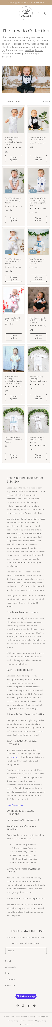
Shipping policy (40, 1021)
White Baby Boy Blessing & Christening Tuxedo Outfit (13, 140)
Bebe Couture (15, 1016)
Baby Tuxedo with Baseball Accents (12, 319)
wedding (29, 50)
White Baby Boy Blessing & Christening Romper (38, 378)
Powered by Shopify (28, 1016)
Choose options (13, 158)
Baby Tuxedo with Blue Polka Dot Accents (37, 261)
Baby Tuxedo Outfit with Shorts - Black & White (37, 320)
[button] (5, 13)
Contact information (27, 1025)
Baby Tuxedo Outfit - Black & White (37, 138)
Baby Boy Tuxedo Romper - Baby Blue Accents (13, 439)
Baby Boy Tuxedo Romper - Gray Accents (36, 439)
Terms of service (27, 1021)
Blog (7, 973)
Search (8, 961)
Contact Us (10, 985)
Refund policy (43, 1016)
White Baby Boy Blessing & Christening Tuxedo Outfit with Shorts (13, 379)
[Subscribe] (44, 951)
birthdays (15, 757)
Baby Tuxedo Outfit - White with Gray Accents (13, 200)
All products (10, 967)
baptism (39, 50)
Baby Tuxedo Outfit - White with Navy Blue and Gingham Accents (37, 201)
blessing (19, 53)
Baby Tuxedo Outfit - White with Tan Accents (13, 261)
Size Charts (10, 979)
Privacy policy (13, 1021)
